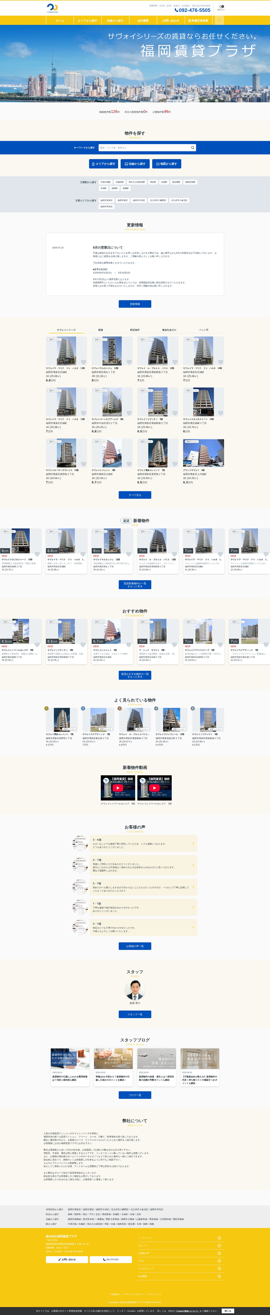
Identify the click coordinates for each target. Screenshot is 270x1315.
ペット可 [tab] (203, 330)
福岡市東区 (123, 200)
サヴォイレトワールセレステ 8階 (118, 803)
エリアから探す (88, 20)
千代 (91, 1214)
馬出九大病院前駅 (137, 182)
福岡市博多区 (106, 200)
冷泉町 (125, 1214)
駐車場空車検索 (198, 20)
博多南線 (154, 1219)
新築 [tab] (100, 330)
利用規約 (115, 1294)
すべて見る (135, 495)
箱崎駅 (115, 188)
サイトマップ (155, 1294)
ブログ (141, 1261)
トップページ (144, 1238)
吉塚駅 (164, 182)
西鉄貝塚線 (178, 1219)
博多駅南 (106, 1214)
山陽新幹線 (142, 1219)
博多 (107, 1224)
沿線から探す (115, 20)
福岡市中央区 (139, 200)
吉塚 (132, 1214)
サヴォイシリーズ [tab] (66, 330)
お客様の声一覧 (135, 946)
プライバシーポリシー (134, 1294)
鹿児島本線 (89, 1219)
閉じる (228, 1311)
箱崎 (70, 1214)
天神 (138, 1214)
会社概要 (143, 20)
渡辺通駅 (176, 182)
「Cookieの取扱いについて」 (187, 1311)
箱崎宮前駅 (190, 182)
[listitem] (66, 551)
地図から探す (168, 163)
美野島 (77, 1214)
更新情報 (135, 304)
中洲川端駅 (105, 182)
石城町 (116, 1214)
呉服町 (82, 1224)
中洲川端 (72, 1224)
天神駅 (103, 188)
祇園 (152, 1224)
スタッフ (142, 1245)
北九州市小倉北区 (179, 200)
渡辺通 (131, 1224)
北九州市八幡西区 (158, 200)
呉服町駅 (120, 182)
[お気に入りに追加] (83, 362)
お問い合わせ (170, 20)
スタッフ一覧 (135, 1014)
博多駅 (153, 182)
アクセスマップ (145, 1268)
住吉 (98, 1214)
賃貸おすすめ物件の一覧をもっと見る (135, 675)
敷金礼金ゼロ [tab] (169, 330)
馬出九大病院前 (94, 1224)
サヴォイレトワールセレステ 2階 (155, 803)
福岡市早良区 (106, 206)
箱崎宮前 (121, 1224)
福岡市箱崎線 (75, 1219)
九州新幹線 (166, 1219)
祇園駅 (126, 188)
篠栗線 (101, 1219)
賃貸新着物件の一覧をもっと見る (135, 585)
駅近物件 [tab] (135, 330)
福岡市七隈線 (128, 1219)
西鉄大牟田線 (113, 1219)
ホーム (60, 20)
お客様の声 (143, 1253)
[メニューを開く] (219, 20)
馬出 (85, 1214)
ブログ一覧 (135, 1095)
